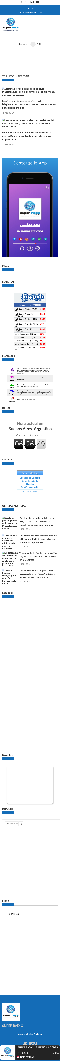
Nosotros (30, 8)
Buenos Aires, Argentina (30, 426)
